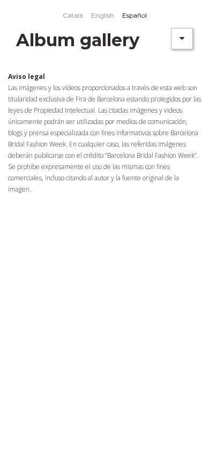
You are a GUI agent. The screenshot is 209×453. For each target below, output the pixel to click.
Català (73, 15)
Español (134, 15)
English (102, 15)
